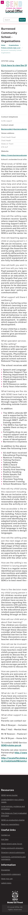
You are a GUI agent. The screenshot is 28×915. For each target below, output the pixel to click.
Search (22, 20)
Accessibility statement (11, 874)
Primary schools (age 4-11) (10, 48)
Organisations (14, 45)
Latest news (6, 883)
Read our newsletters (10, 824)
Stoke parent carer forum (11, 844)
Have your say (7, 879)
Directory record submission (13, 852)
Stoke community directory (12, 848)
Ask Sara (4, 839)
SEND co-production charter (13, 820)
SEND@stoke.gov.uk (11, 745)
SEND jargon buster (9, 795)
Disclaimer (5, 870)
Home (3, 45)
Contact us (5, 835)
